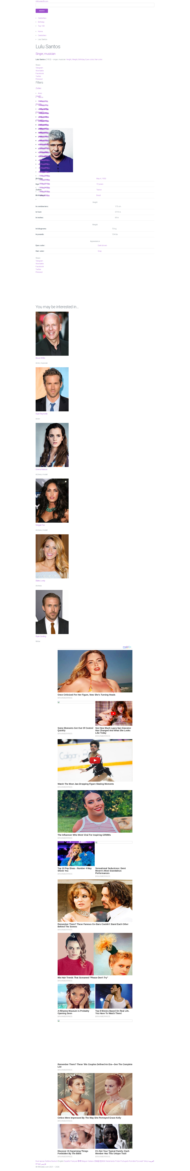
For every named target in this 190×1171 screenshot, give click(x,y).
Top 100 (41, 26)
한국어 (102, 1161)
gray (40, 149)
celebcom (42, 1)
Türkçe (146, 1161)
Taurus (99, 190)
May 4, (99, 179)
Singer (39, 54)
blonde (40, 133)
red (39, 164)
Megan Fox (40, 525)
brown (40, 137)
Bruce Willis (40, 358)
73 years (99, 184)
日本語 (97, 1161)
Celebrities (42, 18)
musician (49, 54)
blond (40, 129)
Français (74, 1161)
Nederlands (110, 1161)
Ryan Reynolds (42, 414)
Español (67, 1161)
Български (40, 1161)
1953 (104, 179)
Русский (139, 1161)
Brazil (98, 195)
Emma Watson (41, 469)
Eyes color (89, 59)
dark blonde (42, 141)
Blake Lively (40, 580)
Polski (117, 1161)
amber (40, 117)
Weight (75, 59)
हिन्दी (79, 1161)
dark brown (42, 145)
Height (68, 59)
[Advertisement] (95, 289)
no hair (40, 160)
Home (40, 31)
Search (42, 11)
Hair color (98, 59)
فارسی (43, 1164)
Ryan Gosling (41, 636)
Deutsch (54, 1161)
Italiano (91, 1161)
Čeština (48, 1161)
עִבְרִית (38, 1164)
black (40, 125)
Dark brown (102, 245)
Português (125, 1161)
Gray (100, 251)
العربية (151, 1161)
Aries (40, 93)
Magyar (85, 1161)
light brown (42, 156)
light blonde (42, 152)
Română (132, 1161)
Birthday (41, 22)
